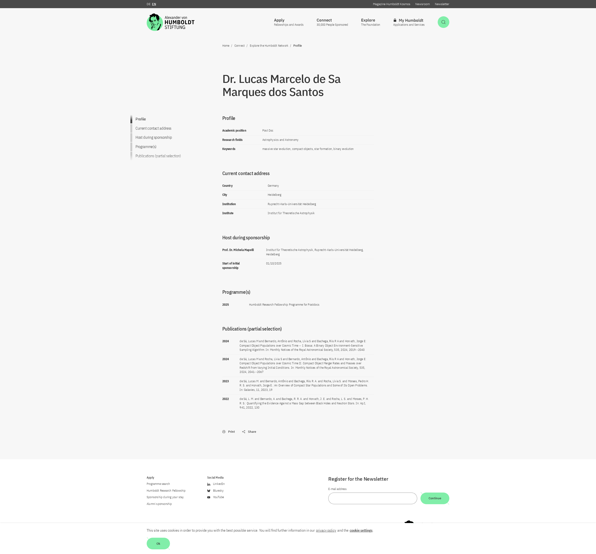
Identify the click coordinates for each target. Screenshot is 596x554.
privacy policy (326, 530)
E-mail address (337, 489)
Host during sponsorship (153, 137)
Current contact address (153, 128)
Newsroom (422, 4)
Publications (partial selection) (158, 156)
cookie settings (361, 530)
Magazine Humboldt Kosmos (391, 4)
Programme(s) (145, 146)
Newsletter (442, 4)
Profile (140, 119)
